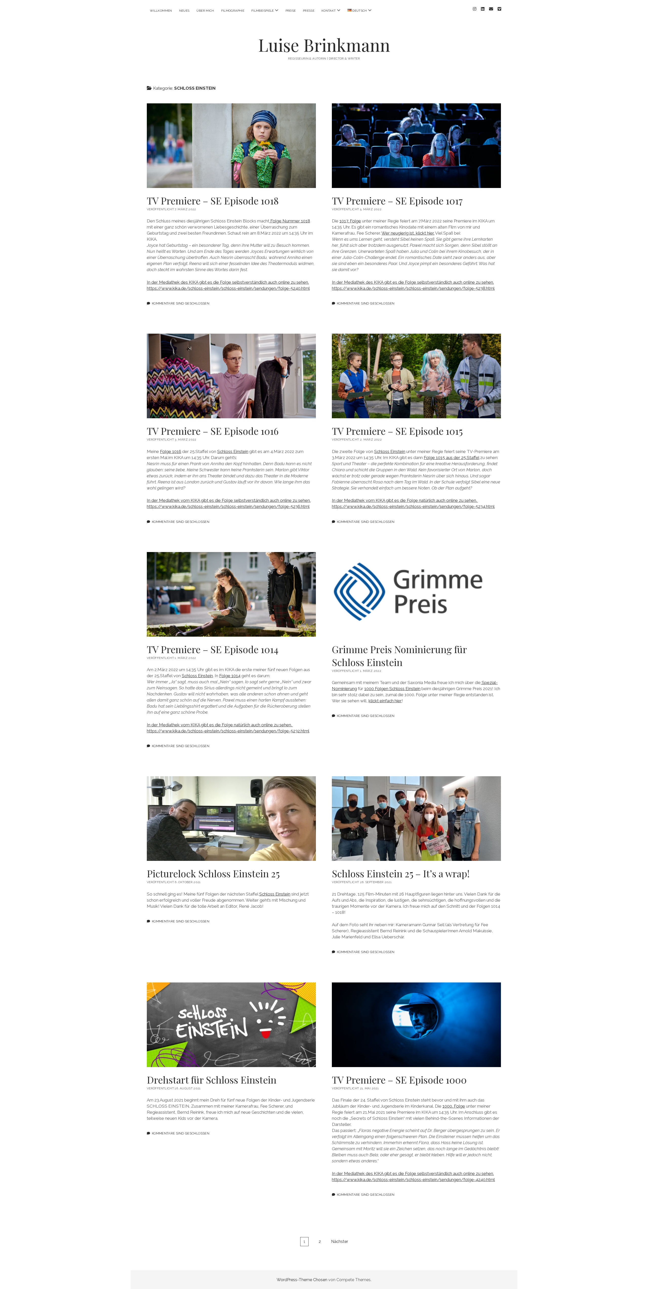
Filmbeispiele (262, 10)
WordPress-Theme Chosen (302, 1279)
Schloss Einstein (232, 451)
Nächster (339, 1241)
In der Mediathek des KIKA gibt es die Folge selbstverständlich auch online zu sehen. (228, 282)
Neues (184, 10)
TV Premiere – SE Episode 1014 (231, 594)
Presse (308, 10)
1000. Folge (453, 1106)
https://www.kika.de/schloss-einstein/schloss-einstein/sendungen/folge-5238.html (413, 288)
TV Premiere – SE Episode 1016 (231, 376)
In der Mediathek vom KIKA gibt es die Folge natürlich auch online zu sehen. (405, 500)
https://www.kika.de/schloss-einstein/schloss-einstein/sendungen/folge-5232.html (228, 730)
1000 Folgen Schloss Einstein (392, 688)
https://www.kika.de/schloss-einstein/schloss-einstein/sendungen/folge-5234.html (413, 506)
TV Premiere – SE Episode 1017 (416, 145)
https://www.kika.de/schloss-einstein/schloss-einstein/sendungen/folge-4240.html (413, 1179)
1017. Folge (350, 220)
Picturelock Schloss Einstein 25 (231, 818)
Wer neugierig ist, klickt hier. (407, 233)
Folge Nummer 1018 (289, 220)
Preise (291, 10)
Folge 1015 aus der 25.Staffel (451, 457)
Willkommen (161, 10)
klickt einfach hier (385, 700)
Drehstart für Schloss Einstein (231, 1024)
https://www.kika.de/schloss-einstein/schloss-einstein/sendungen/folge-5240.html (228, 288)
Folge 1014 (229, 675)
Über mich (205, 10)
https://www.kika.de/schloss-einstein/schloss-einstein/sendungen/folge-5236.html (228, 506)
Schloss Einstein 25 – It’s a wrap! (416, 818)
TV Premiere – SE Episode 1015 (416, 376)
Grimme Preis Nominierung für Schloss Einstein (416, 594)
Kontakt (328, 10)
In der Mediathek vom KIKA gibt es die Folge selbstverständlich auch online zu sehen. (229, 500)
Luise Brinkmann (324, 44)
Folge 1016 (170, 451)
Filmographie (232, 10)
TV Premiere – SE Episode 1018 (231, 145)
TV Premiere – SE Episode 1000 (416, 1024)
